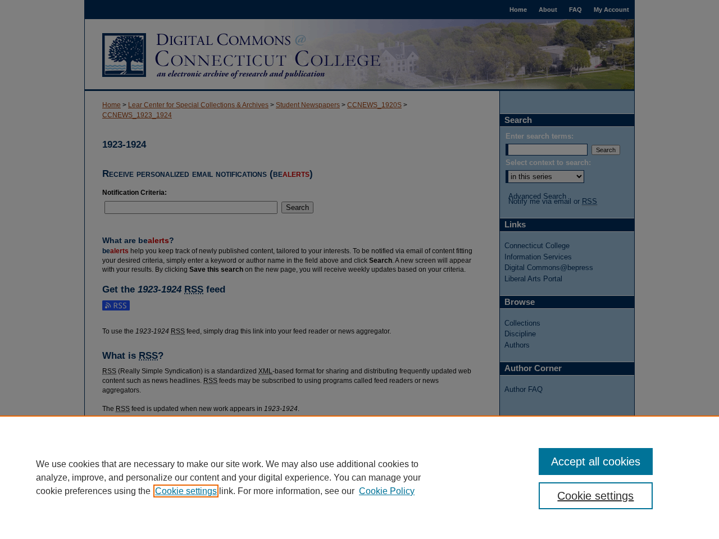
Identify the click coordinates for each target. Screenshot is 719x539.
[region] (359, 477)
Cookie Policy (387, 491)
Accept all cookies (595, 461)
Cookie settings (186, 491)
